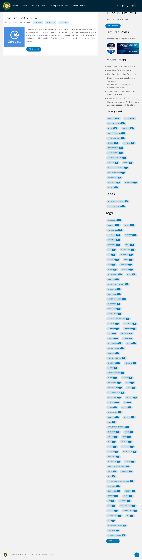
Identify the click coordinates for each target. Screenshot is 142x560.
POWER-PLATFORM (116, 535)
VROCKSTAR (129, 323)
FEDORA (129, 491)
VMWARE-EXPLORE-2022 (118, 466)
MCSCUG (112, 510)
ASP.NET (112, 338)
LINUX (130, 274)
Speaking (35, 6)
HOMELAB (128, 143)
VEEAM (129, 461)
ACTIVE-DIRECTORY (116, 358)
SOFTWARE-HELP (115, 123)
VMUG (129, 245)
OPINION (112, 143)
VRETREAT (126, 333)
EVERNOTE (113, 432)
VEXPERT (126, 378)
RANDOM (112, 163)
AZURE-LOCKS (114, 387)
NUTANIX (112, 451)
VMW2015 (112, 279)
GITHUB (127, 338)
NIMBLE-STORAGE (115, 373)
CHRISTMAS (113, 363)
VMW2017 (113, 259)
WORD (111, 471)
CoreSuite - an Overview (20, 18)
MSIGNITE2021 (114, 515)
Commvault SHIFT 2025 (118, 98)
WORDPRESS (113, 383)
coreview (38, 22)
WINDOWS (113, 240)
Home (15, 6)
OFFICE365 (129, 328)
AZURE (112, 128)
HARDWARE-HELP (115, 138)
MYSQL (111, 447)
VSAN (127, 259)
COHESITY (112, 328)
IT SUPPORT (113, 304)
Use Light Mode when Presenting (121, 74)
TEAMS (111, 407)
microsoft (51, 22)
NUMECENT (127, 447)
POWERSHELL (114, 230)
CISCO (130, 387)
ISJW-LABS (130, 182)
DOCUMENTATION (115, 392)
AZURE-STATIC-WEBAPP (117, 284)
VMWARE (113, 118)
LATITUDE (125, 442)
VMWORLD (113, 235)
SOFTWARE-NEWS (116, 133)
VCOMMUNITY (114, 274)
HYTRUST (124, 501)
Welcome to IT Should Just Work (121, 39)
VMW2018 (125, 264)
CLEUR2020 (113, 491)
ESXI (111, 255)
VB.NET (130, 343)
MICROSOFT (114, 220)
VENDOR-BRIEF (114, 153)
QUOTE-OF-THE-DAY (116, 158)
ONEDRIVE (113, 530)
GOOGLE (112, 496)
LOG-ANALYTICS (127, 506)
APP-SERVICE (127, 250)
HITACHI (127, 496)
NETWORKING (114, 343)
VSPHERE (128, 417)
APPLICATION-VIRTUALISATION (120, 481)
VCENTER (130, 235)
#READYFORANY (115, 348)
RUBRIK (111, 378)
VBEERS (126, 407)
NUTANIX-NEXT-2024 (116, 525)
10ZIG (111, 422)
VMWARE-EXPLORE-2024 (118, 318)
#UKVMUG (112, 353)
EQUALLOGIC (113, 397)
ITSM (110, 506)
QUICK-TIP (127, 128)
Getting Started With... (59, 6)
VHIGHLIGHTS (114, 177)
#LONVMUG (125, 255)
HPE (110, 501)
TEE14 (111, 333)
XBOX (129, 383)
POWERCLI (113, 245)
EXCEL (128, 432)
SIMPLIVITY (113, 456)
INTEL (111, 442)
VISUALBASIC (114, 314)
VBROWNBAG (114, 412)
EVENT (129, 118)
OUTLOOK (112, 402)
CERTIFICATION (114, 148)
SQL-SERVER (113, 461)
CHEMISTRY (113, 486)
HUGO (126, 437)
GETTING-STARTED (115, 206)
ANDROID (126, 471)
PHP (126, 402)
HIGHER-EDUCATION (116, 299)
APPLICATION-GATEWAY (117, 427)
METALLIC (131, 397)
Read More (34, 49)
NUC (110, 520)
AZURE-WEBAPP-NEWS (117, 201)
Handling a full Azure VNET (119, 70)
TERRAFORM (113, 309)
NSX (129, 515)
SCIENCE (112, 187)
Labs (44, 6)
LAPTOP (112, 368)
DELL (111, 250)
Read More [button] (113, 25)
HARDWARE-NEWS (115, 172)
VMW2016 (126, 269)
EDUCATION (113, 182)
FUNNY (127, 163)
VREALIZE (112, 323)
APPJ (111, 476)
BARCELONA (113, 289)
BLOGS (111, 269)
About (24, 6)
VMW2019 (112, 417)
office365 (63, 22)
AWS (111, 264)
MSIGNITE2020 (129, 510)
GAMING (112, 437)
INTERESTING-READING (117, 167)
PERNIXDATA (129, 451)
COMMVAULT (113, 294)
